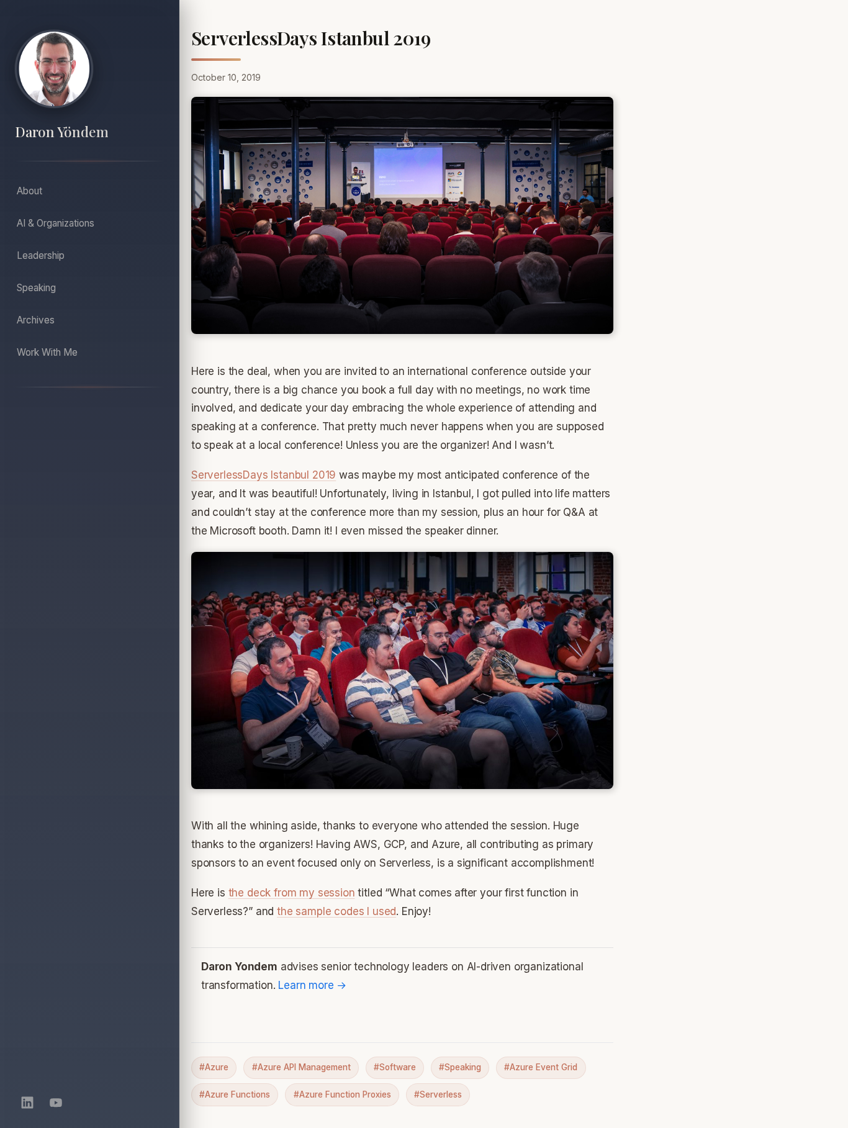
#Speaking (460, 1067)
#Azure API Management (301, 1067)
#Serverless (438, 1094)
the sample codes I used (336, 911)
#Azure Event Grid (540, 1067)
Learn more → (312, 985)
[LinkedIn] (27, 1102)
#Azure (213, 1067)
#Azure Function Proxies (342, 1094)
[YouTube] (55, 1102)
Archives (36, 320)
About (29, 191)
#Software (395, 1067)
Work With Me (47, 352)
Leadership (41, 255)
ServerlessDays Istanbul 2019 (263, 475)
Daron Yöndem (61, 132)
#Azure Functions (234, 1094)
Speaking (36, 288)
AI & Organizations (55, 223)
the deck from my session (291, 893)
